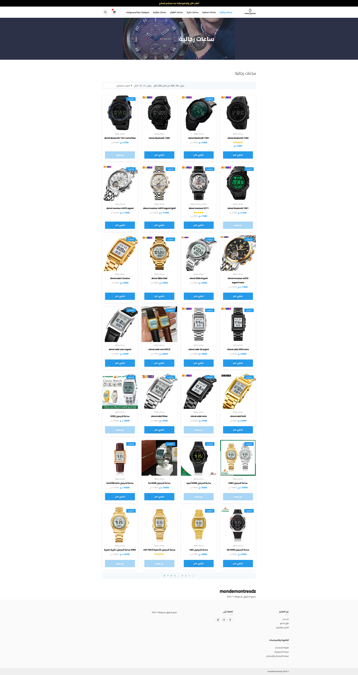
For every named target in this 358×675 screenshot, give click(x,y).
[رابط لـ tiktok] (218, 619)
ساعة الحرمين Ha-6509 (238, 550)
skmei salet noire (199, 416)
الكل (136, 86)
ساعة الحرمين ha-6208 (159, 483)
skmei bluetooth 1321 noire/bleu (120, 138)
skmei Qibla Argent (199, 278)
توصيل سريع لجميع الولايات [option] (179, 3)
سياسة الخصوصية (281, 652)
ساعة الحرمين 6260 (120, 416)
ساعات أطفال (176, 12)
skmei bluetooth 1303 (159, 138)
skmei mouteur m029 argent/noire (238, 280)
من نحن (286, 619)
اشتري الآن (238, 155)
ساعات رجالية (226, 12)
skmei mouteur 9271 (199, 208)
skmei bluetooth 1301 (198, 138)
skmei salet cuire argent (120, 349)
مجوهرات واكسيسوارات (137, 12)
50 (140, 86)
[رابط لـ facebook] (230, 619)
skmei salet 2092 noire (238, 349)
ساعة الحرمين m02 (198, 550)
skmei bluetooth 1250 (238, 138)
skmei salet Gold (238, 416)
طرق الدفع (284, 623)
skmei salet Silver (159, 416)
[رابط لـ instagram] (224, 619)
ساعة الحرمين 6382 (238, 483)
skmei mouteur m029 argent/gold (159, 208)
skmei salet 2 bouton (120, 278)
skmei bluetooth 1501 (238, 208)
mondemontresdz (238, 591)
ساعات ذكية (192, 12)
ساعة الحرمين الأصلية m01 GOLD (159, 550)
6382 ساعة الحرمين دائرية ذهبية (120, 550)
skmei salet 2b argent (199, 349)
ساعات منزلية (159, 12)
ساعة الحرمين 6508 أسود (198, 483)
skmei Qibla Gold (159, 278)
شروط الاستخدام (282, 647)
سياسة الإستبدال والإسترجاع (277, 656)
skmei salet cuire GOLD (159, 349)
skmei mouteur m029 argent (120, 208)
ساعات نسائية (209, 12)
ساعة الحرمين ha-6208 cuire (120, 483)
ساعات (204, 204)
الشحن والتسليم (282, 627)
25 (144, 86)
